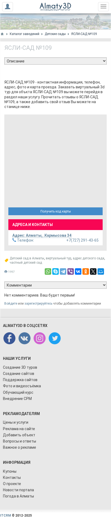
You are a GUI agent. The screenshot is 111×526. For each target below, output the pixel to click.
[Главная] (2, 34)
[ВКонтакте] (78, 271)
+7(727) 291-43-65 (57, 240)
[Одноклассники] (85, 271)
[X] (93, 271)
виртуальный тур (58, 258)
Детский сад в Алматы (27, 258)
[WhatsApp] (48, 271)
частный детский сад (26, 262)
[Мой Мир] (101, 271)
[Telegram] (63, 271)
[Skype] (55, 271)
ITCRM (5, 515)
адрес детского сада (88, 258)
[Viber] (70, 271)
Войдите (10, 303)
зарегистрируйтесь (38, 303)
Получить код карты (55, 211)
